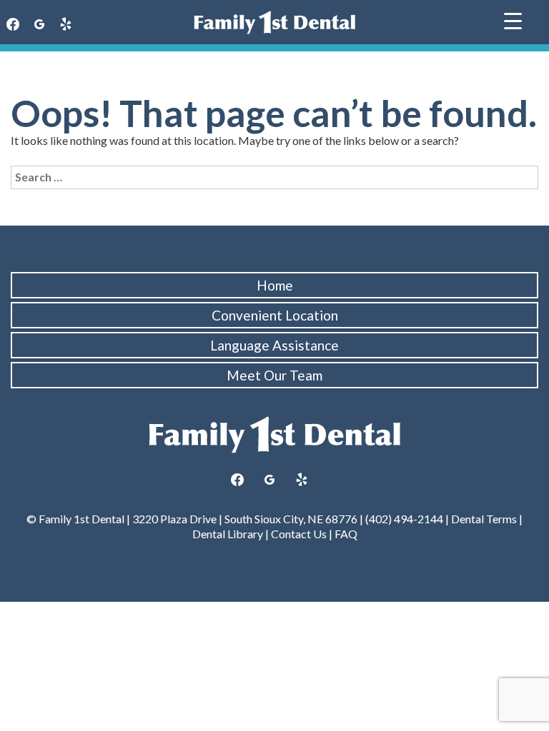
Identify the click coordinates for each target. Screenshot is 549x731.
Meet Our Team (274, 375)
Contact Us (299, 533)
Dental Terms (484, 518)
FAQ (346, 533)
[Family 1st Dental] (274, 22)
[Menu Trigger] (513, 19)
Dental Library (227, 533)
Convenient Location (275, 315)
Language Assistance (274, 345)
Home (275, 285)
